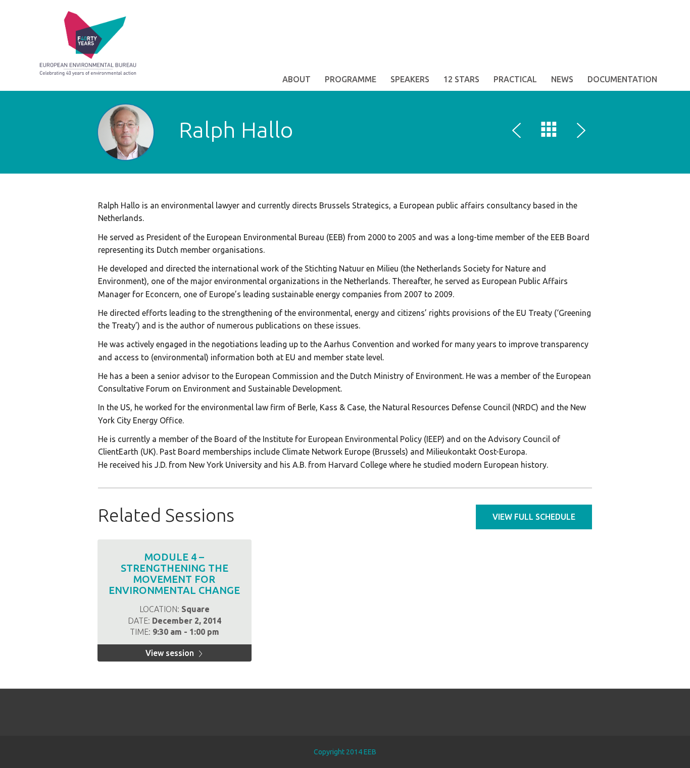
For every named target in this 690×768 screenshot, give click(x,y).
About (296, 79)
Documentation (622, 79)
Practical (515, 79)
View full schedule (533, 516)
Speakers (409, 79)
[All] (549, 132)
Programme (350, 79)
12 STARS (461, 79)
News (562, 79)
